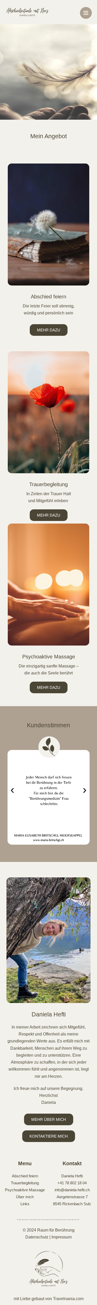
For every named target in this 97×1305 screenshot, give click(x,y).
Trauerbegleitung (48, 484)
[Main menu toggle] (86, 13)
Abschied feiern (48, 296)
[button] (12, 790)
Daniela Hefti (72, 1176)
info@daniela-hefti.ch (72, 1190)
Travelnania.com (68, 1298)
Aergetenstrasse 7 (72, 1197)
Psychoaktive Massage (48, 656)
